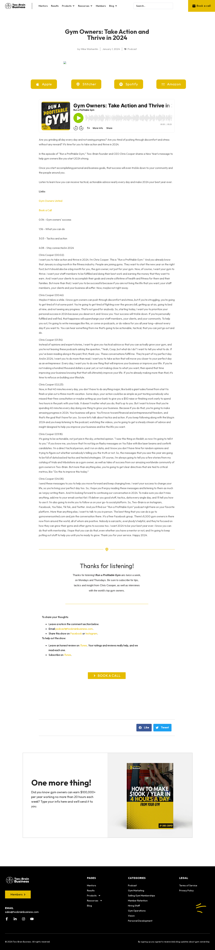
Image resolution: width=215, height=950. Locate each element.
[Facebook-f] (6, 919)
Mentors (91, 885)
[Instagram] (23, 919)
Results (91, 890)
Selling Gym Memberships (141, 895)
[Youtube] (32, 919)
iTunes (83, 645)
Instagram (91, 633)
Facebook (76, 633)
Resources (92, 900)
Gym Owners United (50, 200)
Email (9, 908)
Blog (89, 905)
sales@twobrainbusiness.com (22, 912)
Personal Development (140, 920)
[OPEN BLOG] (116, 6)
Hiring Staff (134, 905)
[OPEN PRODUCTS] (73, 6)
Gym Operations (137, 910)
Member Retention (138, 900)
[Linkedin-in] (15, 919)
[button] (144, 727)
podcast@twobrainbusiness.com (74, 628)
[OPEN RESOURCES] (91, 6)
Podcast (132, 885)
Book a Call (45, 210)
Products (92, 895)
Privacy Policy (186, 890)
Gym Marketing (136, 890)
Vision (131, 915)
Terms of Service (188, 885)
